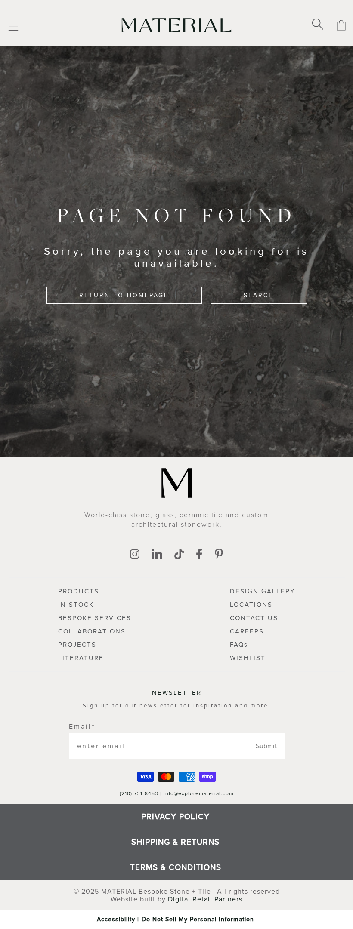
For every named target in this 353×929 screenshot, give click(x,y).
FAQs (239, 644)
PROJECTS (77, 644)
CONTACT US (254, 617)
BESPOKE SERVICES (94, 617)
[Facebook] (199, 555)
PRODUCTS (78, 591)
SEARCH (259, 295)
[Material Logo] (176, 24)
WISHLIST (248, 657)
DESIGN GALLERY (262, 591)
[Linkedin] (157, 555)
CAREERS (247, 631)
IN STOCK (76, 604)
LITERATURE (81, 657)
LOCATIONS (251, 604)
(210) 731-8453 (139, 793)
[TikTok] (179, 555)
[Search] (318, 25)
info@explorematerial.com (199, 793)
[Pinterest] (219, 555)
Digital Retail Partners (205, 899)
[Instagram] (135, 555)
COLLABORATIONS (92, 631)
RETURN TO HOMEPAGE (124, 295)
